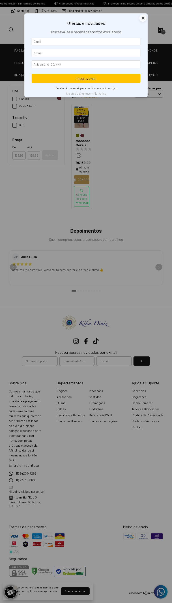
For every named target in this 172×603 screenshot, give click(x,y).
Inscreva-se (86, 78)
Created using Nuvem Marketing (86, 93)
